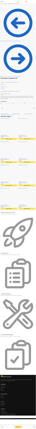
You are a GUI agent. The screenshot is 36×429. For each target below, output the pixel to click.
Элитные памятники (10, 3)
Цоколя (2, 396)
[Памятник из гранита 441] (9, 172)
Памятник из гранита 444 (23, 136)
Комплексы (2, 390)
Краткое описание (4, 86)
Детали (3, 87)
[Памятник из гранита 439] (9, 196)
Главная (2, 3)
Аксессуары (2, 397)
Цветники (2, 395)
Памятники (5, 3)
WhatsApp (2, 410)
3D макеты (2, 405)
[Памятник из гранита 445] (9, 126)
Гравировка (2, 404)
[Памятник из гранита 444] (27, 126)
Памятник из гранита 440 (23, 182)
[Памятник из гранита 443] (9, 149)
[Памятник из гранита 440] (27, 172)
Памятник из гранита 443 (5, 159)
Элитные (2, 389)
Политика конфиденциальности (5, 418)
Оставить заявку (3, 84)
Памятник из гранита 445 (5, 136)
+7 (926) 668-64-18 (4, 411)
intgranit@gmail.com (4, 412)
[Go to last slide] (2, 108)
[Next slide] (34, 108)
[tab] (18, 86)
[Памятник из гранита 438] (27, 196)
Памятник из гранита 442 (23, 159)
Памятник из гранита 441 (5, 182)
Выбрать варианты (9, 138)
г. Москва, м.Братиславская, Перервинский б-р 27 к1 (9, 413)
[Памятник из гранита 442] (27, 149)
